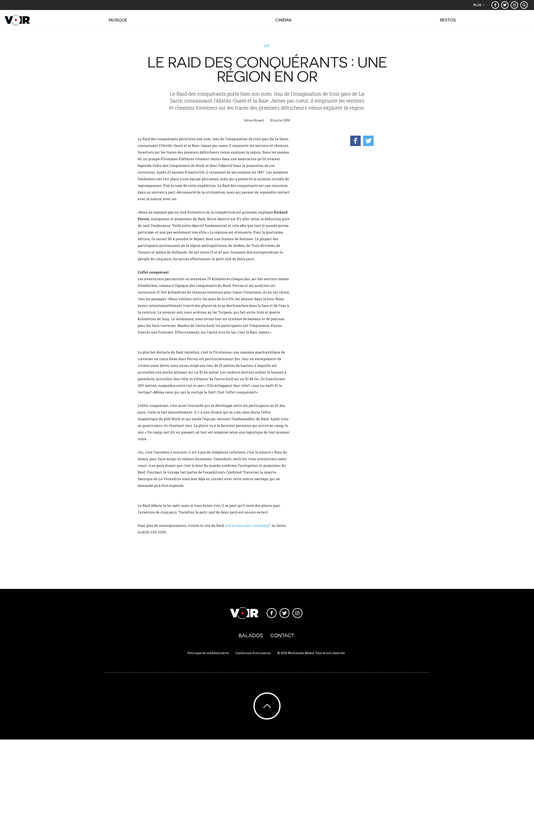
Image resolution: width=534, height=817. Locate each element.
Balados (251, 635)
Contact (282, 635)
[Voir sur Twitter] (505, 5)
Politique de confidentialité (208, 653)
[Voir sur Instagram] (514, 5)
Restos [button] (448, 19)
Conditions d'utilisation (253, 653)
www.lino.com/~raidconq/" (248, 525)
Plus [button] (477, 5)
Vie (267, 45)
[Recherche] (524, 5)
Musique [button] (118, 19)
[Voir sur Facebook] (495, 5)
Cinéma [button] (283, 19)
